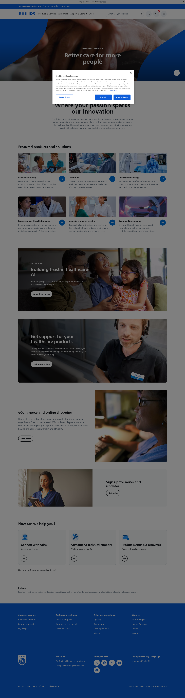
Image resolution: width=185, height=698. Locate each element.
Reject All (103, 97)
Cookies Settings (64, 97)
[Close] (131, 73)
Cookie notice (113, 90)
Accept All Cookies (122, 97)
